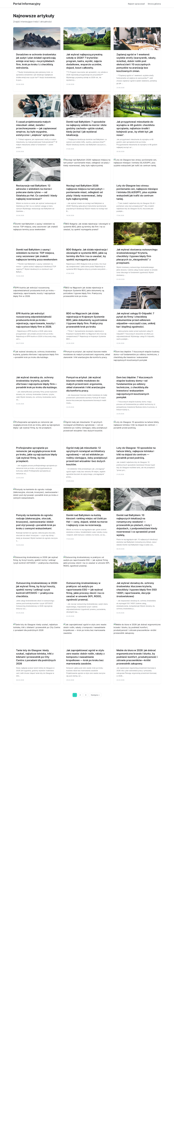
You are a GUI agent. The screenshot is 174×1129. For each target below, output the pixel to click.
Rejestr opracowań (136, 4)
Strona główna (154, 4)
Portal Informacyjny (26, 3)
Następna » (95, 695)
